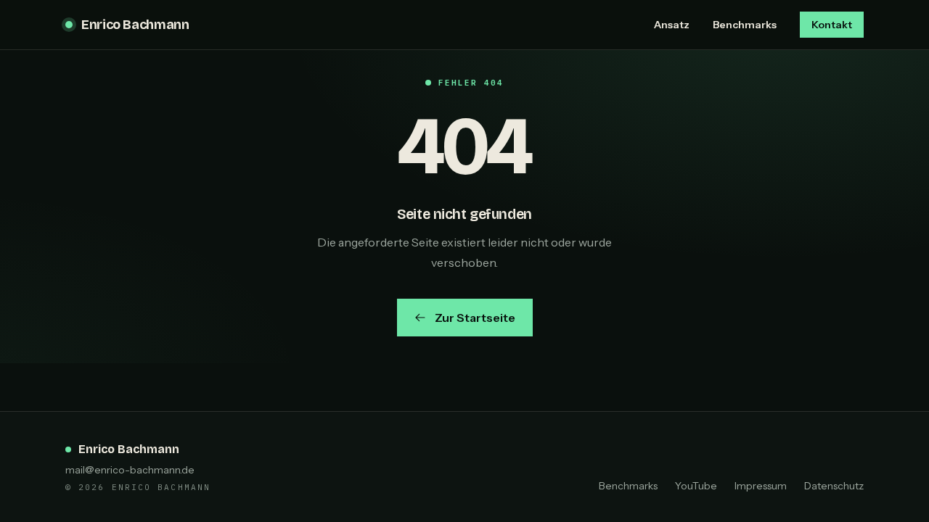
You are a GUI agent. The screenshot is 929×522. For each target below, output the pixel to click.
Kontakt (831, 24)
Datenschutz (834, 485)
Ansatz (671, 24)
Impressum (760, 485)
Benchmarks (745, 24)
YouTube (696, 485)
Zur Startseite (475, 317)
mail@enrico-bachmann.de (130, 469)
